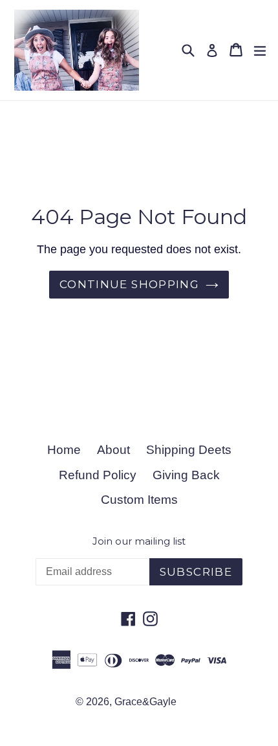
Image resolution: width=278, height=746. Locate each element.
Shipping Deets (188, 450)
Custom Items (139, 499)
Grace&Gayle (145, 701)
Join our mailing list (139, 541)
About (113, 450)
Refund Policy (97, 475)
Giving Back (186, 475)
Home (64, 450)
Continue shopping (129, 284)
